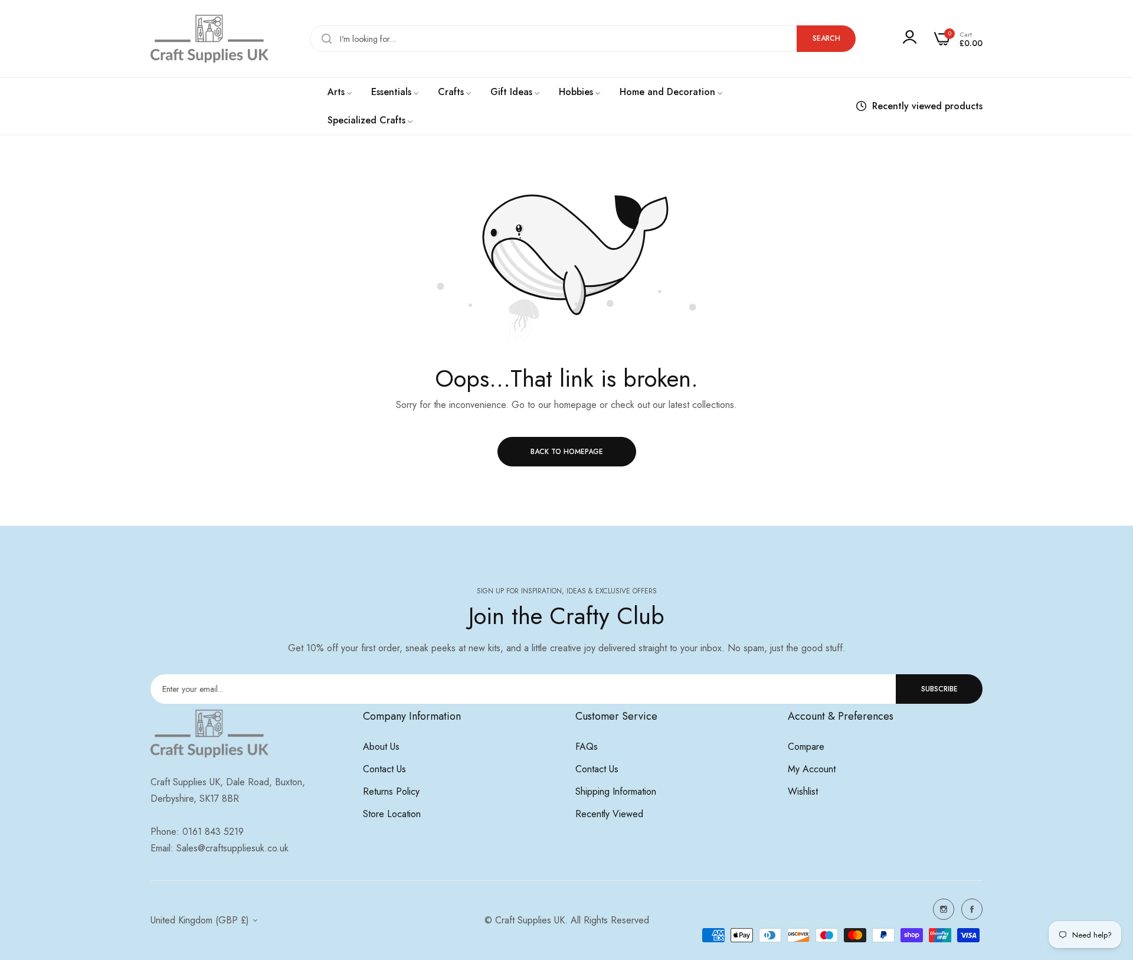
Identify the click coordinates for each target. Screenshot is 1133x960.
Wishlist (803, 791)
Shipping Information (615, 791)
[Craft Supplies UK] (209, 39)
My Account (812, 769)
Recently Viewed (609, 814)
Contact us (384, 769)
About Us (381, 746)
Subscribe (939, 689)
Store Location (392, 814)
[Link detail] (943, 909)
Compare (806, 746)
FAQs (586, 746)
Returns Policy (391, 791)
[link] (340, 92)
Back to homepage (567, 451)
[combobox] (583, 38)
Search (826, 38)
